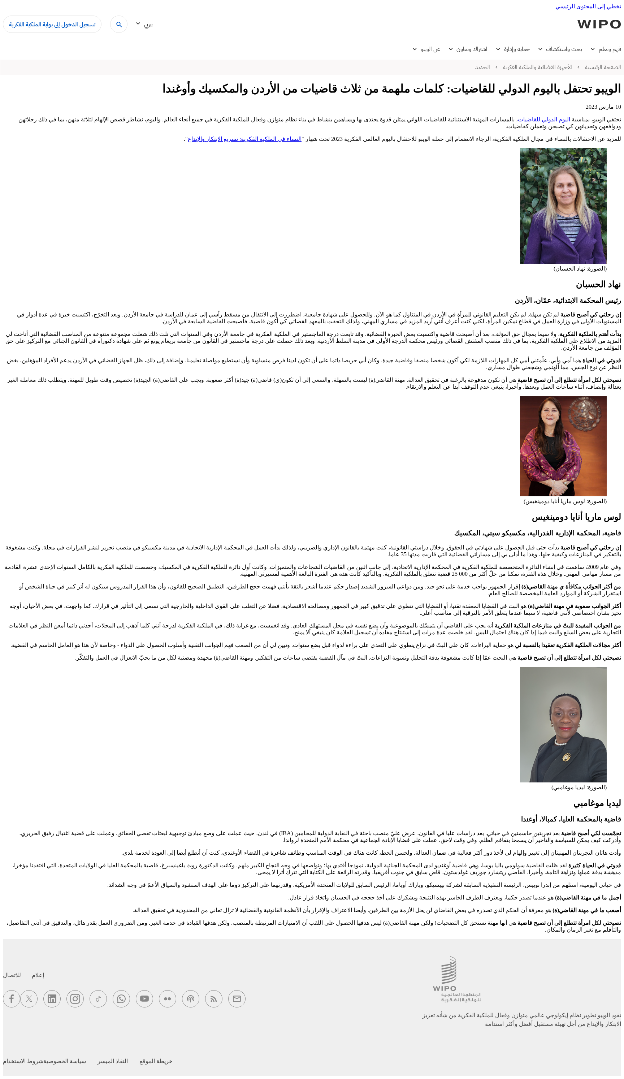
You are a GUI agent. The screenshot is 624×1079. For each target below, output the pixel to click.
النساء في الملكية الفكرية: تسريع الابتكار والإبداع (245, 139)
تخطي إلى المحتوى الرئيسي (588, 6)
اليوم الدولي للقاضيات (544, 119)
